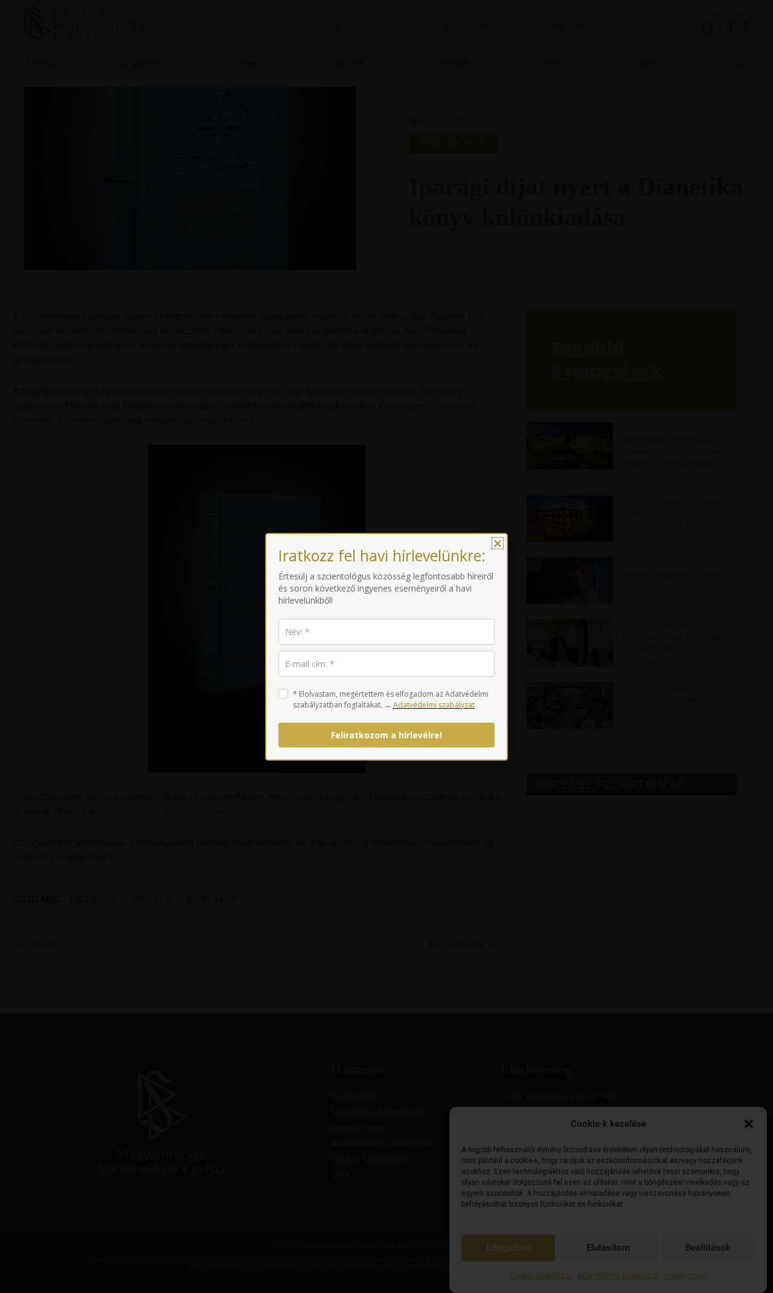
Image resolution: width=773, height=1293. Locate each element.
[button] (497, 543)
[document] (386, 646)
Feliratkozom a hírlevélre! (386, 735)
